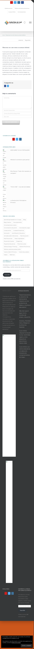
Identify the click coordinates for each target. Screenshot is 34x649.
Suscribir (7, 274)
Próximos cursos (21, 244)
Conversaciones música (10, 225)
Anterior (20, 40)
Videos (5, 254)
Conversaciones (17, 222)
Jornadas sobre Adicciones (11, 235)
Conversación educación (10, 227)
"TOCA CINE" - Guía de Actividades (20, 187)
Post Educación (24, 235)
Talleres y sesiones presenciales (12, 249)
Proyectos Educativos (9, 244)
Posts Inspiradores (19, 238)
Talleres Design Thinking (10, 246)
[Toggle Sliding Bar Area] (32, 1)
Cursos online (7, 230)
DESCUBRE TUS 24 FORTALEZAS (20, 150)
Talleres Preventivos (24, 246)
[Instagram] (20, 139)
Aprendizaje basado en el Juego (12, 219)
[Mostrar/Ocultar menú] (30, 22)
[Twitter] (17, 139)
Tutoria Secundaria (24, 252)
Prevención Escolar (9, 241)
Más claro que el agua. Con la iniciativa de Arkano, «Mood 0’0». (25, 314)
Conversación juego (24, 227)
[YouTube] (13, 139)
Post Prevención (8, 238)
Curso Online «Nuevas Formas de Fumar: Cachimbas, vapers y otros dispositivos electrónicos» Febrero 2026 (25, 337)
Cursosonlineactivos (18, 230)
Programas (19, 241)
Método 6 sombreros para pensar (20, 159)
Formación (7, 233)
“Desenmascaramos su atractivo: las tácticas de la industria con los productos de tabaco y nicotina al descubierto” (25, 301)
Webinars (12, 254)
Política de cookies (16, 642)
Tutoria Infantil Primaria (10, 252)
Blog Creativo (7, 222)
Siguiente (27, 40)
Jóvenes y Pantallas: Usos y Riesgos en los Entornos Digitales (25, 324)
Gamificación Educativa (18, 233)
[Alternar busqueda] (24, 22)
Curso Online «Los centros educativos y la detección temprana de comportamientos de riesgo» (24, 352)
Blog (24, 219)
